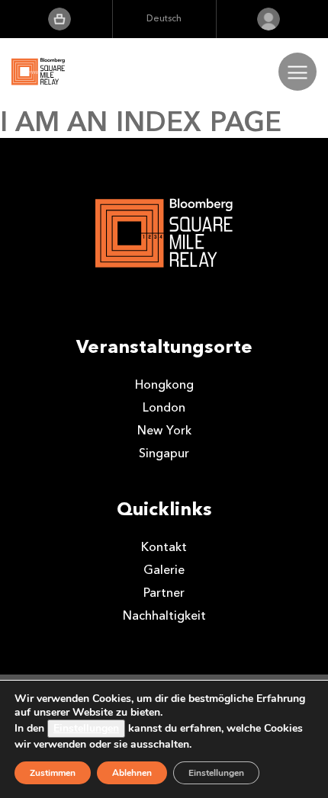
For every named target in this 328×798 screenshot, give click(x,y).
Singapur (164, 453)
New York (164, 430)
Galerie (164, 570)
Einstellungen (86, 728)
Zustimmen (53, 773)
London (164, 407)
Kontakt (164, 547)
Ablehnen (132, 773)
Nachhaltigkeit (164, 615)
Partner (164, 593)
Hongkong (164, 385)
